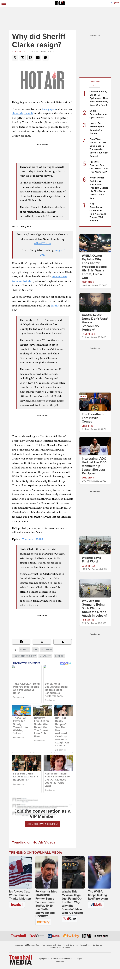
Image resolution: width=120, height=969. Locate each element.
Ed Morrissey (88, 333)
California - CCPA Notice (60, 948)
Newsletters (47, 945)
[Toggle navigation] (3, 3)
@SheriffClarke (42, 243)
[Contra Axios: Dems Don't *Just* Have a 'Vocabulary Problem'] (95, 302)
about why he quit (22, 113)
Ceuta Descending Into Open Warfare (98, 114)
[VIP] (115, 3)
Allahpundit (21, 51)
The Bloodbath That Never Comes (93, 417)
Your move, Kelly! (32, 539)
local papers (49, 109)
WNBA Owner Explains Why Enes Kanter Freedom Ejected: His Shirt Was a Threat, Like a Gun (99, 188)
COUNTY (24, 649)
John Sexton (88, 619)
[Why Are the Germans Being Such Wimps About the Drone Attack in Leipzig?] (95, 588)
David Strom (88, 282)
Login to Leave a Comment (42, 824)
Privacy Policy (85, 945)
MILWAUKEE (45, 656)
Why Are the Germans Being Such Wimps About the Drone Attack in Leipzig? (95, 608)
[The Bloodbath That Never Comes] (95, 401)
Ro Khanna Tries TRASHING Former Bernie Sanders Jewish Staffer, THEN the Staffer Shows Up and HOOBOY (46, 904)
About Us (19, 945)
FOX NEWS (46, 649)
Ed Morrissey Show (32, 945)
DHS (35, 649)
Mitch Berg (87, 425)
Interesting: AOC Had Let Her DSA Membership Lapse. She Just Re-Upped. (94, 466)
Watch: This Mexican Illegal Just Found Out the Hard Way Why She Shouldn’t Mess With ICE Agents (73, 902)
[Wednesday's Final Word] (95, 545)
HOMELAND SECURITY (25, 656)
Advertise (57, 945)
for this (55, 306)
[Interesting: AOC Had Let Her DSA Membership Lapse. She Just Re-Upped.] (95, 445)
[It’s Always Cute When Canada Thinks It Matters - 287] (20, 872)
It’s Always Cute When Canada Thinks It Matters (20, 895)
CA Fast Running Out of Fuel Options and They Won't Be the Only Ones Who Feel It (99, 98)
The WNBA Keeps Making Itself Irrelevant (98, 895)
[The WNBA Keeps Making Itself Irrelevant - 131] (99, 872)
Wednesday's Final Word (91, 559)
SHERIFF (59, 656)
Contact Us (97, 945)
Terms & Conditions (70, 945)
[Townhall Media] (20, 959)
